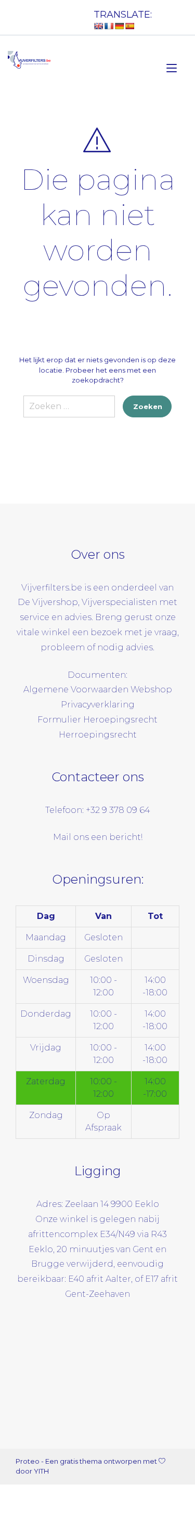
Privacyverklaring (98, 705)
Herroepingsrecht (98, 735)
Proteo (28, 1461)
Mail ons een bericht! (97, 837)
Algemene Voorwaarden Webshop (97, 689)
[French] (108, 26)
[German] (119, 26)
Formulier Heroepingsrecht (97, 720)
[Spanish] (129, 26)
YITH (41, 1471)
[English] (98, 26)
